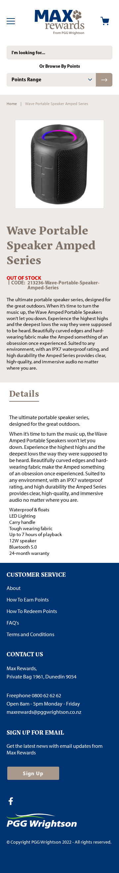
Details (24, 395)
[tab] (51, 80)
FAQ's (13, 623)
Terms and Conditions (30, 634)
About (13, 588)
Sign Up (33, 773)
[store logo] (59, 21)
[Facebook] (13, 802)
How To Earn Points (28, 600)
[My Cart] (104, 21)
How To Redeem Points (32, 611)
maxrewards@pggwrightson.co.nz (44, 712)
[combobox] (59, 52)
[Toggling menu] (11, 21)
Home (12, 103)
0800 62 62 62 (46, 695)
